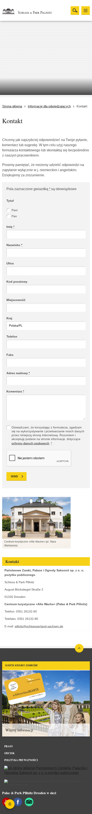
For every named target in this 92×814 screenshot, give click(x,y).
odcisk (9, 753)
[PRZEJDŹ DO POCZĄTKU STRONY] (79, 648)
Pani (15, 210)
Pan (14, 216)
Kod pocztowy (16, 281)
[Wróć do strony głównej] (32, 10)
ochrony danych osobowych (30, 443)
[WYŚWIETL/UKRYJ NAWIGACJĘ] (85, 10)
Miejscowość (15, 300)
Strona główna (12, 106)
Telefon (11, 336)
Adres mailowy (18, 373)
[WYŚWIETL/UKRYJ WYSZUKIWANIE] (75, 10)
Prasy (8, 746)
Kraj (9, 318)
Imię (10, 226)
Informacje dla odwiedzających (49, 106)
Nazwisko (14, 245)
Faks (9, 355)
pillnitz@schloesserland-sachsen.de (39, 626)
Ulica (10, 263)
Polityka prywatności (21, 760)
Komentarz (15, 391)
